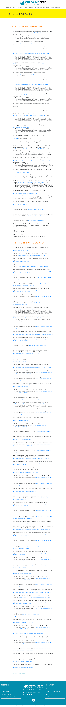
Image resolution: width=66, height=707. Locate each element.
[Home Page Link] (34, 686)
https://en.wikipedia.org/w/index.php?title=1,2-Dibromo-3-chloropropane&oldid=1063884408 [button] (33, 334)
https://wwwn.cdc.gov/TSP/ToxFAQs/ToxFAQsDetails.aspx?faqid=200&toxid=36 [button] (30, 148)
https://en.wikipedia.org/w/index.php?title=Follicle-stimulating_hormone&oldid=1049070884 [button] (32, 399)
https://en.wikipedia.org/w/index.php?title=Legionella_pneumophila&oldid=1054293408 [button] (31, 458)
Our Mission (13, 7)
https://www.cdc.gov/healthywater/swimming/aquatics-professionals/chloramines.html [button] (31, 74)
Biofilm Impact (32, 7)
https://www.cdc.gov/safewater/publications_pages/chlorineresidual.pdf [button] (28, 317)
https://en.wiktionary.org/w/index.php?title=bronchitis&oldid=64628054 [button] (33, 266)
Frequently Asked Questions (53, 691)
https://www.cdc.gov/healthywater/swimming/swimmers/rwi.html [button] (26, 43)
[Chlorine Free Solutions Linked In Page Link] (24, 694)
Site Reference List (50, 694)
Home (7, 7)
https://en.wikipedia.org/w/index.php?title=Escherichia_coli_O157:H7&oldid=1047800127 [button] (32, 367)
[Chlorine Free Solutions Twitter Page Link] (30, 694)
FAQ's (52, 7)
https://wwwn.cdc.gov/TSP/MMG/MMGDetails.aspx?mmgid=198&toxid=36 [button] (29, 105)
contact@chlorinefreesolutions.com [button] (32, 692)
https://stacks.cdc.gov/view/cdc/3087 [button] (21, 127)
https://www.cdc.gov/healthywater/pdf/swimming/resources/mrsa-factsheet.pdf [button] (31, 94)
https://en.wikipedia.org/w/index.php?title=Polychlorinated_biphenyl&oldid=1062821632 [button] (31, 529)
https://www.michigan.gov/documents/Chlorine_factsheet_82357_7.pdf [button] (32, 182)
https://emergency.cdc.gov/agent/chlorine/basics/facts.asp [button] (32, 32)
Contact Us (58, 7)
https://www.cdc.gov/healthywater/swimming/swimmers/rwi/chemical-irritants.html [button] (30, 63)
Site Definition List (50, 697)
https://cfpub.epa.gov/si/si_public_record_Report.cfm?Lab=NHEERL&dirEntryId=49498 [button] (31, 160)
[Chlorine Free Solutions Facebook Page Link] (26, 694)
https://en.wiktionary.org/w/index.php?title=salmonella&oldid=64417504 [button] (34, 597)
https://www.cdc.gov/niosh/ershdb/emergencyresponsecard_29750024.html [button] (29, 115)
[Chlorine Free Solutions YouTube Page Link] (28, 694)
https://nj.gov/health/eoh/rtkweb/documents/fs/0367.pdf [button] (25, 193)
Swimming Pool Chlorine (43, 7)
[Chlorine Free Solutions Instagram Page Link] (32, 694)
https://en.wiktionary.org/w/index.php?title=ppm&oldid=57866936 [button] (32, 523)
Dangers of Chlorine (22, 7)
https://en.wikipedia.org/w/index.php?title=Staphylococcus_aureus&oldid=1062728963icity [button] (32, 592)
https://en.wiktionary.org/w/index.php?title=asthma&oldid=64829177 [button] (32, 255)
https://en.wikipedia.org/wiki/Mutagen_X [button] (36, 220)
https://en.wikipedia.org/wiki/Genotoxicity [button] (36, 215)
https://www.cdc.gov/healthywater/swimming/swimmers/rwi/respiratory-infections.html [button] (31, 53)
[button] (33, 701)
